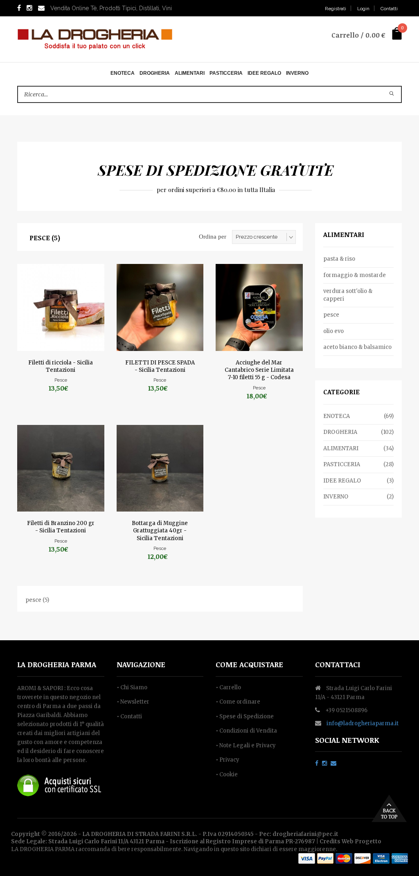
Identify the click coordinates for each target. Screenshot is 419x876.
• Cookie (227, 774)
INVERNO (297, 73)
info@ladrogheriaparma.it (363, 723)
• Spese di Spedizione (245, 716)
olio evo (333, 331)
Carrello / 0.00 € (358, 35)
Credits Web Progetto (350, 841)
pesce (331, 314)
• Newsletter (133, 701)
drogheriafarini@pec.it (305, 834)
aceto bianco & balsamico (357, 347)
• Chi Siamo (132, 687)
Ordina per (212, 236)
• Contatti (129, 716)
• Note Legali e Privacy (246, 745)
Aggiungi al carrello (61, 302)
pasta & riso (339, 258)
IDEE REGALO (264, 73)
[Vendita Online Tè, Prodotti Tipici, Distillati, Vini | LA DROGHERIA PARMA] (95, 39)
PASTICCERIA (226, 73)
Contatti (389, 8)
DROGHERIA (155, 73)
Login (363, 8)
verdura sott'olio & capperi (347, 295)
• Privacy (227, 759)
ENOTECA (122, 73)
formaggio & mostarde (354, 275)
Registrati (335, 8)
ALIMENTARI (190, 73)
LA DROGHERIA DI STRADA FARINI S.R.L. (139, 834)
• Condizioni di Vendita (246, 730)
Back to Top (389, 808)
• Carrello (228, 687)
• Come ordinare (238, 701)
